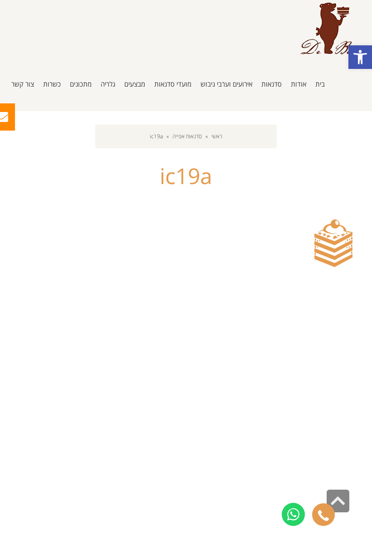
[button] (360, 57)
